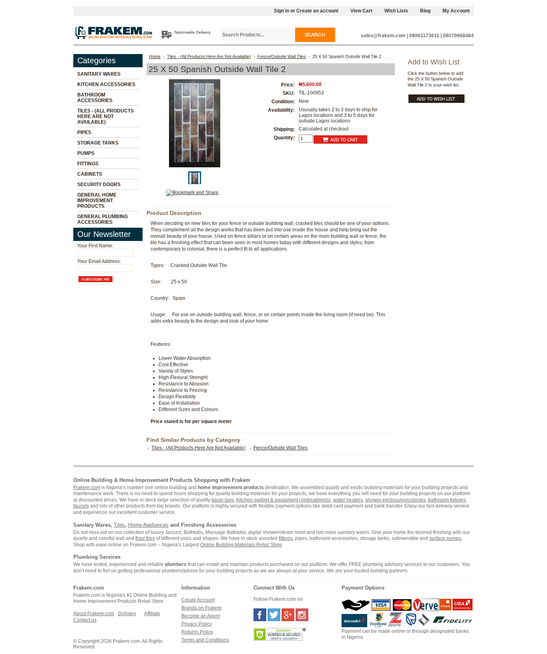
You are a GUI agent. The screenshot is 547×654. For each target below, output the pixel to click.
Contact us (85, 620)
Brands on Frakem (201, 608)
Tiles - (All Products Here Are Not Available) (105, 116)
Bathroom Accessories (95, 97)
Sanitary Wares (99, 74)
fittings (286, 538)
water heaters (348, 500)
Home (155, 56)
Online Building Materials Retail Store (241, 545)
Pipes (84, 132)
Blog (425, 11)
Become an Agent (200, 616)
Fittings (88, 164)
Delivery (127, 613)
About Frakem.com (93, 613)
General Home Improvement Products (97, 200)
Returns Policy (197, 632)
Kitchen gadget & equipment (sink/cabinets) (283, 500)
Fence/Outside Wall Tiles (281, 56)
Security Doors (99, 184)
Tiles (119, 525)
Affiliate (152, 613)
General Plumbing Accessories (102, 219)
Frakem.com (86, 487)
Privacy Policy (196, 624)
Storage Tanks (98, 143)
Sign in (281, 11)
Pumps (86, 153)
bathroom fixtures (447, 500)
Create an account (317, 11)
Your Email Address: (99, 261)
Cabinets (89, 174)
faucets (81, 506)
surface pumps (445, 538)
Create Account (198, 600)
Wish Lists (396, 11)
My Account (456, 11)
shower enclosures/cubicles (395, 500)
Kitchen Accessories (106, 84)
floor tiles (145, 538)
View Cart (361, 11)
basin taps (222, 500)
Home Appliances (148, 525)
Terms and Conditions (205, 640)
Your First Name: (95, 246)
